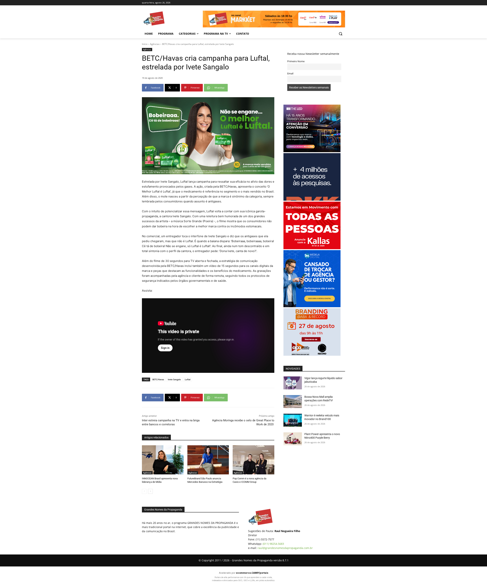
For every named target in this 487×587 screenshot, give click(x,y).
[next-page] (150, 491)
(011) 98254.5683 (273, 544)
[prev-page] (144, 491)
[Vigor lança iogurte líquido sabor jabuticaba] (292, 382)
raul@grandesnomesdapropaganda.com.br (285, 548)
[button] (340, 33)
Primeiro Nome (296, 61)
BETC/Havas (158, 379)
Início (144, 44)
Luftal (187, 379)
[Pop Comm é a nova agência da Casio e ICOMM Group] (253, 459)
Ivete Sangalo (174, 379)
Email (290, 73)
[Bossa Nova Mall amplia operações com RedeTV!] (292, 401)
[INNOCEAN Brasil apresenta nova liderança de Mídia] (163, 459)
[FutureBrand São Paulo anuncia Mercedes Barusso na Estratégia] (208, 459)
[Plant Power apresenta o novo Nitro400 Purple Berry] (292, 438)
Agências (155, 44)
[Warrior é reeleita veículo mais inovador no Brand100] (292, 420)
